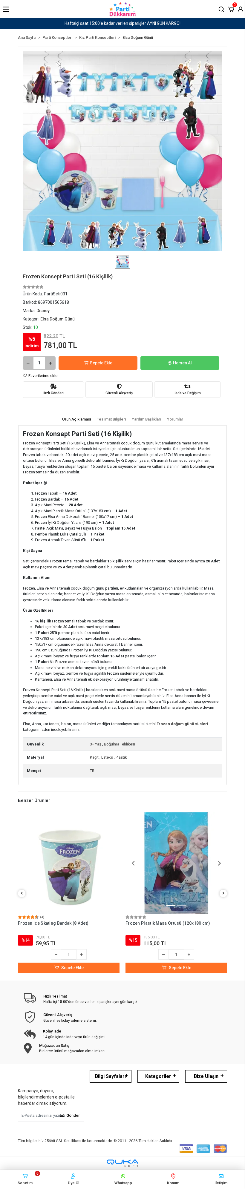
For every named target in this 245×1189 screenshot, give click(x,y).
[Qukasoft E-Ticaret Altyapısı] (122, 1163)
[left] (22, 893)
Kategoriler (158, 1076)
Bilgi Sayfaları (110, 1076)
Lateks (107, 757)
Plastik (121, 757)
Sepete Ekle (101, 362)
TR (92, 770)
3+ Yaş (95, 744)
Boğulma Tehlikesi (119, 744)
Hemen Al (182, 362)
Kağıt (94, 757)
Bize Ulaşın (206, 1076)
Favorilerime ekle (42, 375)
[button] (231, 8)
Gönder (73, 1115)
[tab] (76, 419)
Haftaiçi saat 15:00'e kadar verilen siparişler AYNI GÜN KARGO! (68, 23)
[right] (223, 893)
